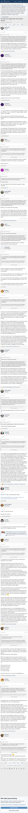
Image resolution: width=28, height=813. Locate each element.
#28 (26, 251)
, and (8, 51)
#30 (26, 354)
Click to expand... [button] (14, 157)
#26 (26, 196)
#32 (26, 419)
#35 (26, 509)
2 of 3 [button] (14, 24)
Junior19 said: (4, 634)
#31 (26, 395)
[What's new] (24, 1)
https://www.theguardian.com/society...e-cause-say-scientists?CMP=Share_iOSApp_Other (12, 498)
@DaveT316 (3, 494)
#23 (26, 108)
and (6, 100)
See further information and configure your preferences (13, 804)
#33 (26, 436)
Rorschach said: (4, 62)
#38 (26, 632)
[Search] (26, 1)
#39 (26, 683)
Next (18, 24)
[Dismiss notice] (26, 5)
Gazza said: (3, 176)
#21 (26, 32)
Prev (10, 24)
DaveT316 (3, 22)
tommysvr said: (4, 34)
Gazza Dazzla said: (4, 231)
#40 (26, 739)
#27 (26, 228)
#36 (26, 524)
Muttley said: (4, 742)
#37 (26, 544)
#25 (26, 174)
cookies (10, 801)
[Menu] (1, 1)
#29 (26, 295)
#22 (26, 59)
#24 (26, 144)
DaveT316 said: (4, 146)
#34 (26, 492)
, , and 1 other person (10, 346)
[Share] (24, 32)
